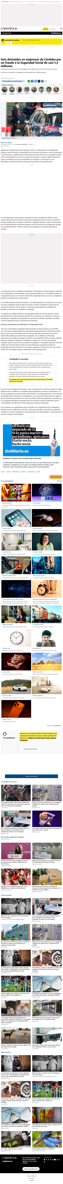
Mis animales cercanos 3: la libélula (43, 1149)
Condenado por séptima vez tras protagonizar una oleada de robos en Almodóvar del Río (46, 994)
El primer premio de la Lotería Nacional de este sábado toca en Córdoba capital (45, 1018)
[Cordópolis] (10, 1158)
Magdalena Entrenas (6, 1150)
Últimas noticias (6, 1052)
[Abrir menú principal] (61, 28)
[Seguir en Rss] (44, 1161)
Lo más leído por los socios (9, 782)
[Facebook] (32, 81)
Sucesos (22, 1)
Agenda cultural (52, 1)
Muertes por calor (27, 1)
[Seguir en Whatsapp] (59, 1159)
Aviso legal (31, 1178)
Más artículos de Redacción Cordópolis (12, 837)
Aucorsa (36, 1)
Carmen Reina (4, 807)
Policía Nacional (15, 471)
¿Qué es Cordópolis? (31, 1176)
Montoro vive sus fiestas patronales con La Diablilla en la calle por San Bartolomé (14, 887)
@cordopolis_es (6, 146)
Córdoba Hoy (6, 33)
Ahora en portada (6, 895)
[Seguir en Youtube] (55, 1159)
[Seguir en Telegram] (50, 1159)
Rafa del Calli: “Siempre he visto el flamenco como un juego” (15, 916)
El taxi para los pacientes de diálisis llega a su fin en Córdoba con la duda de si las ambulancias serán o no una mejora (15, 830)
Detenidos (23, 471)
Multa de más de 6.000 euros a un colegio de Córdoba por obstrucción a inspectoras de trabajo (46, 804)
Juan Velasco (4, 919)
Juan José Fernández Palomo (38, 1150)
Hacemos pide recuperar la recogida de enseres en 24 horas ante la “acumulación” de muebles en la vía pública (46, 888)
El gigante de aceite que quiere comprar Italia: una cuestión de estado (47, 1125)
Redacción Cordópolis (6, 142)
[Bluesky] (35, 81)
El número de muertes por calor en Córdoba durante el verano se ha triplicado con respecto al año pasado (15, 943)
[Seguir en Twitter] (46, 1159)
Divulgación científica (45, 1)
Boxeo (62, 1)
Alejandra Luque (36, 807)
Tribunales (33, 1)
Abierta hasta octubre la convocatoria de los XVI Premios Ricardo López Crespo (46, 861)
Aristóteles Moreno (5, 972)
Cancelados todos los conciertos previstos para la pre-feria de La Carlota (47, 829)
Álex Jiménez (4, 997)
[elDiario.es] (10, 1161)
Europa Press (35, 1021)
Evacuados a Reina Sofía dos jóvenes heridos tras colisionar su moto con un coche (46, 1046)
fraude (38, 471)
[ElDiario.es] (56, 33)
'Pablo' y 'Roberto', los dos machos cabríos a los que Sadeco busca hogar (16, 1046)
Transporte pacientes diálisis (15, 1)
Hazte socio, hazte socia (30, 749)
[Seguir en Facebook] (48, 1159)
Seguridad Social (31, 471)
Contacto (31, 1180)
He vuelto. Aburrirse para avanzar (11, 1149)
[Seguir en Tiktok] (57, 1159)
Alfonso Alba (4, 947)
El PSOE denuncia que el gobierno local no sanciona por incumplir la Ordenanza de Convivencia (14, 862)
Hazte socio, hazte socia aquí (33, 462)
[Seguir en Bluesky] (44, 1159)
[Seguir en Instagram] (52, 1159)
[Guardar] (45, 81)
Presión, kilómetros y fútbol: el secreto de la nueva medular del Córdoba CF (15, 994)
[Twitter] (39, 81)
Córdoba (8, 471)
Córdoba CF (58, 1)
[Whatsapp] (28, 81)
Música (40, 1)
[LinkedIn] (42, 81)
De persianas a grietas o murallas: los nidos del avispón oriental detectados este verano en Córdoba (47, 969)
